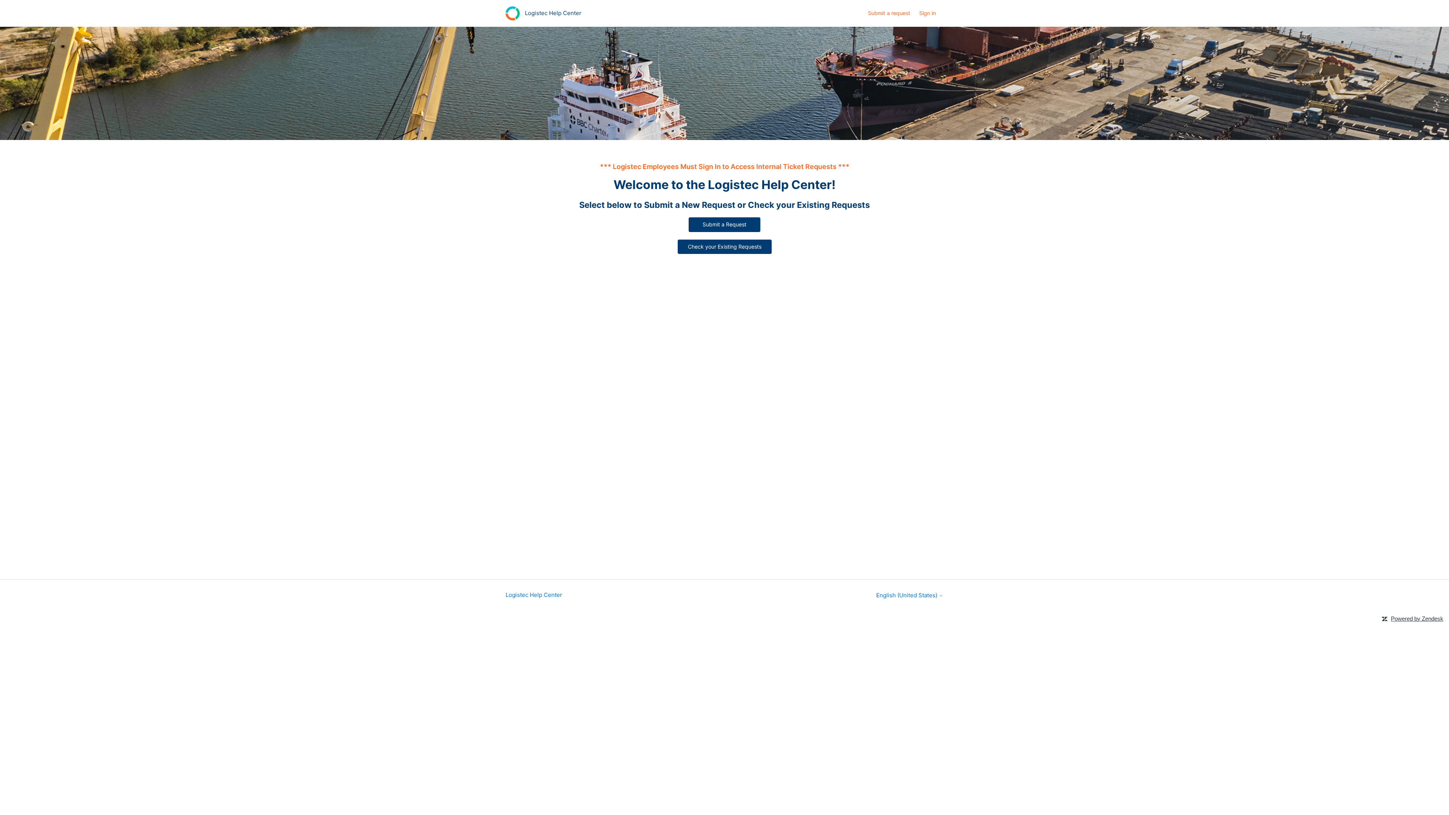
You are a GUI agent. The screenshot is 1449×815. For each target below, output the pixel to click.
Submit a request (889, 13)
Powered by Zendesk (1417, 618)
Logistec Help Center (534, 594)
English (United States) (907, 595)
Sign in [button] (927, 13)
